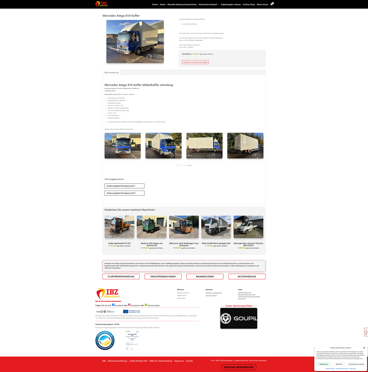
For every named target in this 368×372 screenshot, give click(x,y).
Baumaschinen (205, 276)
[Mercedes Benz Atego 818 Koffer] (123, 158)
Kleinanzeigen (153, 305)
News (162, 4)
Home (155, 4)
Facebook (118, 305)
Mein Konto (262, 4)
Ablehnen (339, 364)
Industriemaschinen (163, 276)
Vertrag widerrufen (239, 367)
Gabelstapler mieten (231, 4)
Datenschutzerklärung (342, 368)
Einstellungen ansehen (356, 364)
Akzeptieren (324, 364)
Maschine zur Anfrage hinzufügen (196, 62)
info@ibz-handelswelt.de (214, 293)
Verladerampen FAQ (244, 292)
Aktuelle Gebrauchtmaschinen (182, 4)
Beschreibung (112, 72)
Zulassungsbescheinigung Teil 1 (121, 186)
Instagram (135, 305)
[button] (364, 348)
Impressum (353, 368)
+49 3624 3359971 (211, 295)
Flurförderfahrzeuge (121, 276)
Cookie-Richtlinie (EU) (138, 361)
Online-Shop (249, 4)
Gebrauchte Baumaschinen (246, 294)
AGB (104, 361)
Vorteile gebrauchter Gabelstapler (249, 296)
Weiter (189, 165)
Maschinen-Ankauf (208, 4)
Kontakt (189, 361)
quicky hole (241, 298)
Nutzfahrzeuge (247, 276)
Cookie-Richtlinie (330, 368)
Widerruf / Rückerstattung (161, 361)
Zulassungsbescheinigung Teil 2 (121, 193)
